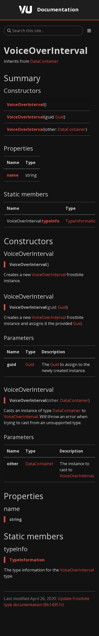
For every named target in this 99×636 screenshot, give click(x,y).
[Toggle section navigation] (89, 30)
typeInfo (50, 221)
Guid (59, 117)
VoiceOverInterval (25, 104)
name (13, 175)
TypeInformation (81, 221)
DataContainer (44, 61)
